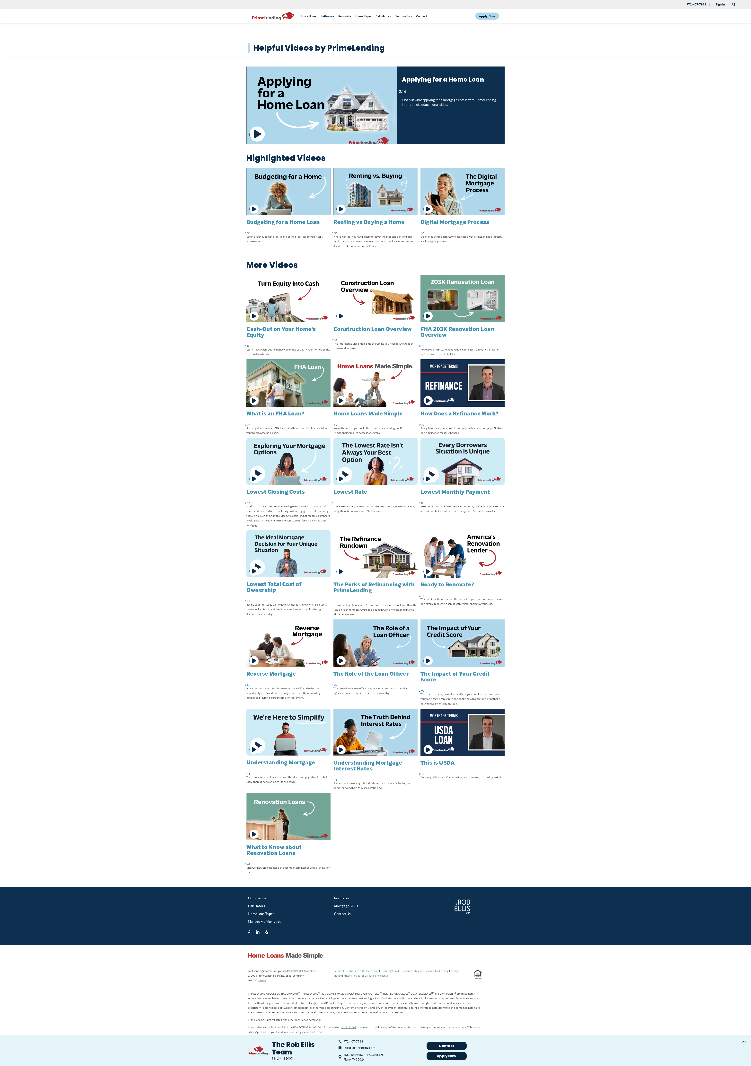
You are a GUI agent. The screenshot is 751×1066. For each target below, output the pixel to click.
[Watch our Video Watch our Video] (321, 105)
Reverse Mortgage (271, 673)
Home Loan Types (261, 914)
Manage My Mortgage (264, 921)
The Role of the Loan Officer (371, 673)
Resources (342, 898)
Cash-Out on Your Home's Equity (281, 331)
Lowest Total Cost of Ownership (273, 586)
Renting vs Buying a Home (368, 222)
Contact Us (342, 914)
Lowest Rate (350, 491)
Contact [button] (446, 1045)
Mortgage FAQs (346, 906)
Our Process (257, 898)
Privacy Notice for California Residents (365, 975)
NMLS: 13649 (348, 1027)
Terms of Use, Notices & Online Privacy (356, 971)
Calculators (256, 906)
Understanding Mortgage (280, 762)
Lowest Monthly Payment (455, 491)
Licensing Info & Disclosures (397, 971)
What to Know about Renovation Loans (274, 850)
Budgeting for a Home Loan (283, 222)
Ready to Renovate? (447, 584)
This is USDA (437, 762)
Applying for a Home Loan (443, 79)
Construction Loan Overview (372, 329)
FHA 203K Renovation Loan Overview (457, 331)
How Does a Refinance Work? (459, 413)
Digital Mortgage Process (454, 222)
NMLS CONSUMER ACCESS (300, 971)
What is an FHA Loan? (275, 413)
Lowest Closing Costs (275, 491)
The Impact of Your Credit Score (455, 676)
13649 (262, 980)
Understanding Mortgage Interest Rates (367, 765)
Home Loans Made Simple (367, 413)
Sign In (720, 4)
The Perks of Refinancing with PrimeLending (374, 587)
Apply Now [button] (446, 1055)
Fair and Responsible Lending (432, 971)
